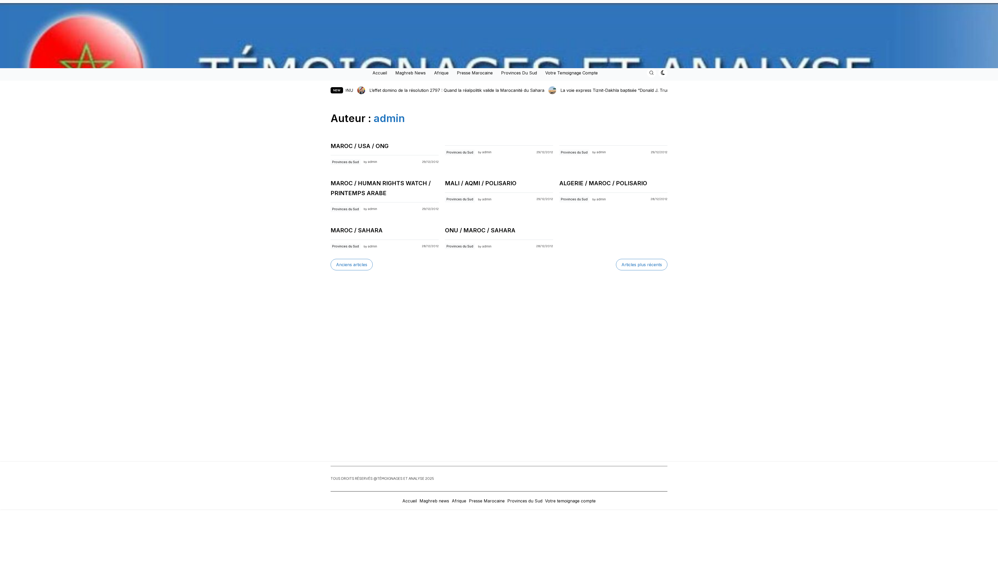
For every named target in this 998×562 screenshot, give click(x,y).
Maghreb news (410, 72)
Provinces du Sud (519, 72)
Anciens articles (351, 264)
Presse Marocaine (475, 72)
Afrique (441, 72)
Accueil (379, 72)
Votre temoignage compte (571, 72)
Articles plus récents (641, 264)
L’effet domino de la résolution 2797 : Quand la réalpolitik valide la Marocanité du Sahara (368, 90)
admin (372, 162)
